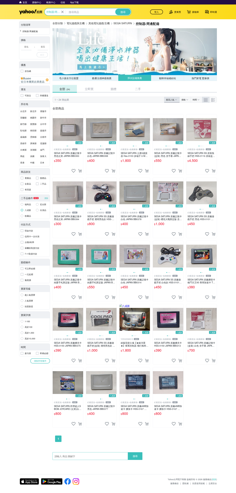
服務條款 (174, 483)
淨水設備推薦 (134, 78)
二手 (138, 89)
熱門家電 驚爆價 (200, 78)
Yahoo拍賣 (30, 12)
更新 (214, 479)
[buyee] (34, 80)
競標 (113, 89)
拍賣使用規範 (198, 483)
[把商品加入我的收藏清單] (73, 171)
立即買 (89, 89)
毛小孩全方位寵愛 (69, 78)
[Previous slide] (55, 130)
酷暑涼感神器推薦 (101, 78)
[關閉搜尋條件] (62, 12)
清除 (46, 198)
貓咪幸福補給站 (167, 78)
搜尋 (135, 456)
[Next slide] (81, 130)
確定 (42, 54)
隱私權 (185, 483)
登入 (156, 11)
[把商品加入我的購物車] (80, 171)
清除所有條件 (40, 360)
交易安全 (213, 483)
